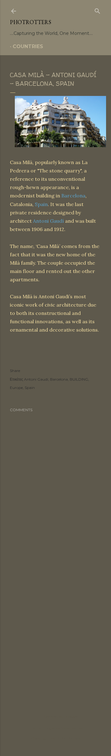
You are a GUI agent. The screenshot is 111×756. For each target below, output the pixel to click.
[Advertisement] (55, 626)
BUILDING (79, 379)
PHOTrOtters (30, 22)
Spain (41, 204)
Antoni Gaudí (48, 221)
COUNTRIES (28, 46)
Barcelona (73, 195)
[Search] (97, 10)
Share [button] (15, 370)
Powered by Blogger (60, 716)
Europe (16, 387)
